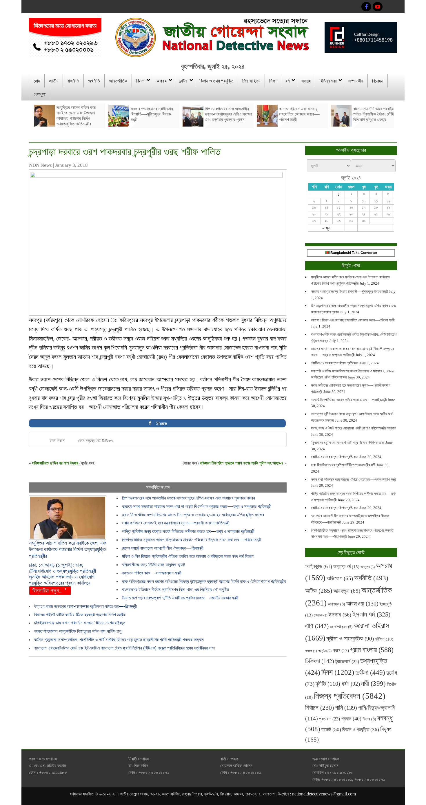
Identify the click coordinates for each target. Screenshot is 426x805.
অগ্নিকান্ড (318, 566)
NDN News (40, 165)
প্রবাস (351, 719)
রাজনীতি (73, 80)
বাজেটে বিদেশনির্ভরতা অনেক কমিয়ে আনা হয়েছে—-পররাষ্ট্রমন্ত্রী (349, 400)
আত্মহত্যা (346, 591)
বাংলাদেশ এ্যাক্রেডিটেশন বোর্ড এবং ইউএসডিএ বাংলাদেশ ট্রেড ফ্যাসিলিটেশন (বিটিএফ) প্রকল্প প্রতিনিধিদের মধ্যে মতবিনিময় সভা (124, 647)
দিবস (337, 672)
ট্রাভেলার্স (347, 661)
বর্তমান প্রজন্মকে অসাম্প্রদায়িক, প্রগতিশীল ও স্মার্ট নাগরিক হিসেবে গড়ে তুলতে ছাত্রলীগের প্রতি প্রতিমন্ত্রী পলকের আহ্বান (120, 639)
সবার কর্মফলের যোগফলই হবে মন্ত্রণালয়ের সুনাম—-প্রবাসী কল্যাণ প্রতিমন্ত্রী (175, 522)
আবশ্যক (336, 604)
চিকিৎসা (319, 661)
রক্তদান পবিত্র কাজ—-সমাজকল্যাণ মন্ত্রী (151, 572)
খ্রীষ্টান (384, 639)
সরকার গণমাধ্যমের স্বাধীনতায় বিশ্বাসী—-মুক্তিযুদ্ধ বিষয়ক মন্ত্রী (349, 291)
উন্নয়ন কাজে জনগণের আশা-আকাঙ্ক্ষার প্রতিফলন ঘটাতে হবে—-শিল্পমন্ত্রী (85, 606)
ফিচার (369, 719)
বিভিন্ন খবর (328, 80)
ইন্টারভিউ (320, 615)
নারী (373, 683)
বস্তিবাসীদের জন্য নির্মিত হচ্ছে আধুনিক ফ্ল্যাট (153, 564)
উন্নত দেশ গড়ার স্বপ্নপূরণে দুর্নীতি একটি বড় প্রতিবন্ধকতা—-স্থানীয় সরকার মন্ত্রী (180, 597)
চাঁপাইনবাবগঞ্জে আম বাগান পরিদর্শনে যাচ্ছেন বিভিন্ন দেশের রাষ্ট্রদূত (79, 622)
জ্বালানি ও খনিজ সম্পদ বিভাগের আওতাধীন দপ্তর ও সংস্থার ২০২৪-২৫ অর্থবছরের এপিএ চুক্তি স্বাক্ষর (193, 514)
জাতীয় (53, 80)
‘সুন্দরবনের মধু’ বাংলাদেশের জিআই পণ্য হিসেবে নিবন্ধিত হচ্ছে (347, 442)
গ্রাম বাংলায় (372, 650)
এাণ (317, 626)
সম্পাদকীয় (355, 80)
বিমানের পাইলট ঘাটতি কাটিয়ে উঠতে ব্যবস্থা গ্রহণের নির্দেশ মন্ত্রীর (79, 614)
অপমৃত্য (368, 567)
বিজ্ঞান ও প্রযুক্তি (360, 729)
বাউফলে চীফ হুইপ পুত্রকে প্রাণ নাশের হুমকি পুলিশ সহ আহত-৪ (241, 463)
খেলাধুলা (39, 93)
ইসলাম (340, 615)
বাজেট (331, 729)
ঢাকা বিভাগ (57, 440)
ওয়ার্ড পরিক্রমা (341, 627)
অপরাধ (161, 80)
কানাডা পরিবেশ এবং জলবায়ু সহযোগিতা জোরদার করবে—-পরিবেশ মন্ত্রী (352, 320)
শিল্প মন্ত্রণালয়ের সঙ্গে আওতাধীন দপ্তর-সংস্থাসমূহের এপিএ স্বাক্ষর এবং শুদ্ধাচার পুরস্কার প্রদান (188, 497)
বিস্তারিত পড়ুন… (47, 590)
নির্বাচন (319, 707)
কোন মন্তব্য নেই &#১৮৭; (96, 440)
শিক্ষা (272, 80)
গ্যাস (341, 650)
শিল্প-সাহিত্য (251, 80)
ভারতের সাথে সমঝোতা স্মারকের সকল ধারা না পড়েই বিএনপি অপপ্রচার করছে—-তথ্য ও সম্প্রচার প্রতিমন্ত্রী (196, 506)
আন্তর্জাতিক (118, 80)
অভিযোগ (340, 578)
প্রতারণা (329, 719)
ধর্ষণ (350, 683)
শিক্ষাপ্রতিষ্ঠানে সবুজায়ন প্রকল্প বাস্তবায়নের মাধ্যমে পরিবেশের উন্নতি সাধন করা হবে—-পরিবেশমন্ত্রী (191, 539)
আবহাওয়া (362, 603)
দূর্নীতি (328, 683)
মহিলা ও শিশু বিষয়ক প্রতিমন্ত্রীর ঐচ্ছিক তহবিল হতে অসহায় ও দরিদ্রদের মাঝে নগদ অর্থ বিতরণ (188, 556)
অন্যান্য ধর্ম (346, 566)
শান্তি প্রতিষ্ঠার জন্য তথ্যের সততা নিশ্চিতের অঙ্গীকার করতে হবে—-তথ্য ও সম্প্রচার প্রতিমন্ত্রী (188, 531)
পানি (346, 708)
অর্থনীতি (94, 80)
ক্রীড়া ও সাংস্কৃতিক (350, 639)
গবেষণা (311, 651)
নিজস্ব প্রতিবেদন (349, 695)
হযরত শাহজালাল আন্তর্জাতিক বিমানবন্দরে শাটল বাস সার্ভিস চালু (77, 631)
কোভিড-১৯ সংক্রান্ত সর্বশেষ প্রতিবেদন (334, 363)
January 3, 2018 (71, 165)
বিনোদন (377, 80)
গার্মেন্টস (325, 651)
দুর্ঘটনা (183, 80)
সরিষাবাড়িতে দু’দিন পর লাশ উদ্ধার (55, 463)
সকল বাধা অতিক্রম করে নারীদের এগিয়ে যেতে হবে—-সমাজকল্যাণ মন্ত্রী (353, 479)
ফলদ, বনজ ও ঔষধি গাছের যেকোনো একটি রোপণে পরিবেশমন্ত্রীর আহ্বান (353, 428)
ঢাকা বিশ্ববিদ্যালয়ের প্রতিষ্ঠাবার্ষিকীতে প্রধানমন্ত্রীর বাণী (343, 465)
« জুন (326, 228)
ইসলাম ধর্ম (371, 614)
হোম (37, 80)
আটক (318, 590)
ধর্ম (287, 80)
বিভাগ (140, 80)
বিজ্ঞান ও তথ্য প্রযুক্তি (216, 80)
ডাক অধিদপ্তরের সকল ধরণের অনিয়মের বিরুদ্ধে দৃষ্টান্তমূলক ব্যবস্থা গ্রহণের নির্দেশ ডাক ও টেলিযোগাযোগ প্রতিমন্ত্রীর (204, 581)
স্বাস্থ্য (306, 80)
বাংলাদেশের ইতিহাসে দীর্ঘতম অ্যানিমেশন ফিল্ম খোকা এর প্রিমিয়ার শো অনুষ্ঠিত (175, 589)
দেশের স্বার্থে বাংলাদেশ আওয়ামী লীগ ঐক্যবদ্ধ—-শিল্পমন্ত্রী (162, 548)
